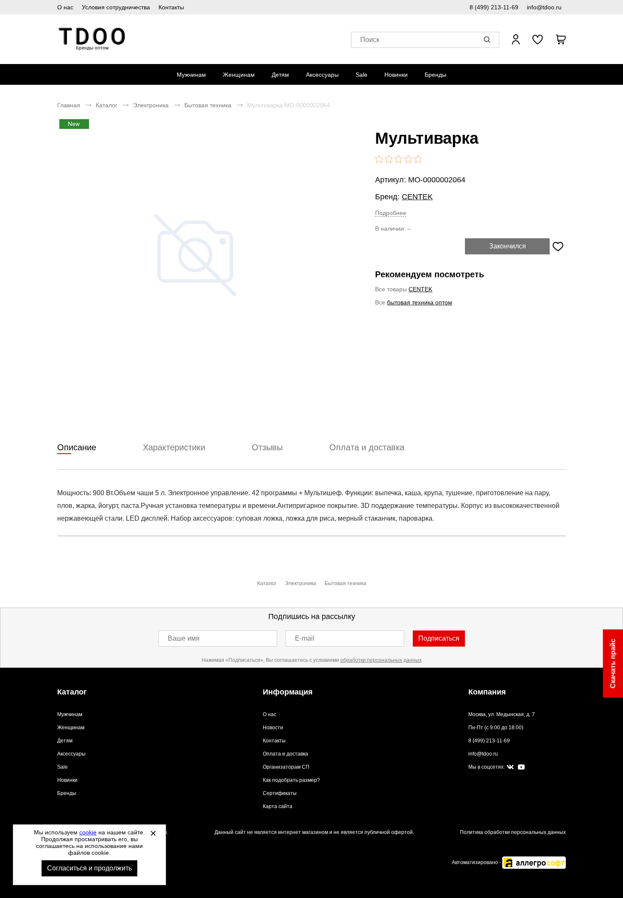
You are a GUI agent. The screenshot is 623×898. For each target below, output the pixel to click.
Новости (273, 728)
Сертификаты (280, 793)
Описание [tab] (76, 447)
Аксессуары (322, 74)
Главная (68, 105)
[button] (488, 39)
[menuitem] (191, 74)
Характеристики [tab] (174, 447)
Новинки (396, 74)
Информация (288, 692)
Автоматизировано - (477, 862)
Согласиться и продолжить (89, 868)
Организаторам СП (286, 767)
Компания (487, 692)
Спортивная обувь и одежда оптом (92, 39)
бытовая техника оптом (419, 302)
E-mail (304, 638)
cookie (88, 832)
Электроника (151, 105)
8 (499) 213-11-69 (494, 7)
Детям (280, 74)
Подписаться (438, 638)
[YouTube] (521, 767)
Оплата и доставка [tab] (366, 447)
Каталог (106, 105)
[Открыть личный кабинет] (516, 39)
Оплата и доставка (285, 754)
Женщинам (239, 74)
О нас (65, 7)
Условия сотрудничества (116, 7)
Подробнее (390, 212)
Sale (361, 74)
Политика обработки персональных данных (513, 832)
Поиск (369, 39)
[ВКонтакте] (510, 767)
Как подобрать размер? (291, 780)
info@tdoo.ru (544, 7)
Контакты (171, 7)
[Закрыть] (153, 833)
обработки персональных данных (381, 660)
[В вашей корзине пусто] (561, 39)
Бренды (435, 74)
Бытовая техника (207, 105)
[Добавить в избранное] (558, 246)
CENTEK (417, 196)
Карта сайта (277, 806)
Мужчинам (191, 74)
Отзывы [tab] (267, 447)
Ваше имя (184, 638)
